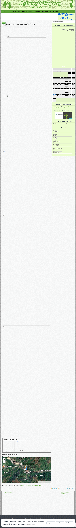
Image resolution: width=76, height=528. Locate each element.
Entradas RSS (54, 488)
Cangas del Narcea (35, 518)
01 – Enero (55, 130)
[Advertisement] (29, 16)
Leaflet (40, 482)
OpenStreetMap (47, 482)
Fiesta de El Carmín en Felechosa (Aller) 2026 (20, 450)
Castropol (60, 518)
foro (69, 106)
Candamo (27, 518)
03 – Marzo (55, 133)
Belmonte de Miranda (17, 518)
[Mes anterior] (54, 69)
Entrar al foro (55, 124)
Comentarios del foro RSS (63, 488)
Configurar (69, 522)
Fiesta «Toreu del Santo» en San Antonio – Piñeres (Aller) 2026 (9, 450)
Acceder (71, 488)
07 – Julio (55, 138)
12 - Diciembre (12, 29)
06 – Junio (55, 137)
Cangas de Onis (44, 518)
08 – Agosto (55, 140)
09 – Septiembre (56, 141)
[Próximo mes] (73, 69)
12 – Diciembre (56, 145)
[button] (26, 468)
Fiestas (54, 149)
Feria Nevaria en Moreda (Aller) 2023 (20, 24)
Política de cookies (30, 524)
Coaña (64, 518)
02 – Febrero (55, 131)
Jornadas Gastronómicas (58, 152)
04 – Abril (55, 134)
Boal (24, 518)
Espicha (54, 147)
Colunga (68, 518)
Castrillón (55, 518)
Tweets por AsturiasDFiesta (7, 492)
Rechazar (60, 522)
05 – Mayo (55, 135)
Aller (7, 518)
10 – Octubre (55, 142)
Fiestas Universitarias (57, 151)
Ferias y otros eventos (57, 148)
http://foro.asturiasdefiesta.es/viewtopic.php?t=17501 (31, 485)
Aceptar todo (50, 522)
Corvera (72, 518)
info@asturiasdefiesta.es (61, 107)
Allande (4, 518)
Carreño (51, 518)
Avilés (10, 518)
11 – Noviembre (56, 144)
